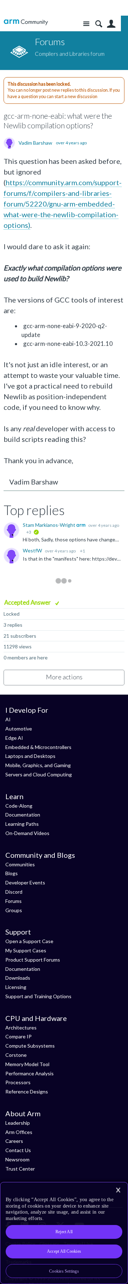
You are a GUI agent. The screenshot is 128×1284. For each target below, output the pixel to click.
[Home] (26, 22)
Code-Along (18, 806)
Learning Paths (22, 824)
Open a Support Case (29, 941)
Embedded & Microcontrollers (38, 747)
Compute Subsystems (30, 1046)
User (111, 24)
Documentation (22, 815)
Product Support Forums (32, 960)
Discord (13, 892)
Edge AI (14, 738)
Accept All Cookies (64, 1251)
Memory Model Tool (27, 1064)
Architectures (21, 1027)
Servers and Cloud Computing (38, 774)
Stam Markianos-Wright (49, 525)
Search (98, 24)
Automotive (18, 729)
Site (86, 24)
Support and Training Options (38, 996)
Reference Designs (26, 1091)
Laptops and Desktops (30, 756)
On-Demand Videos (27, 833)
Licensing (15, 987)
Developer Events (25, 882)
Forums (13, 901)
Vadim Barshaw (35, 143)
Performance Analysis (29, 1073)
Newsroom (17, 1159)
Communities (20, 864)
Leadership (17, 1123)
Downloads (17, 978)
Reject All (64, 1231)
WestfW (33, 550)
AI (8, 719)
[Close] (118, 1190)
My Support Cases (25, 950)
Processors (18, 1082)
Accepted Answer (28, 602)
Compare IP (18, 1036)
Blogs (11, 873)
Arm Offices (18, 1132)
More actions (64, 677)
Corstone (16, 1055)
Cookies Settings (64, 1271)
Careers (14, 1141)
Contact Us (18, 1150)
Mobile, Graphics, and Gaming (38, 765)
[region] (64, 1233)
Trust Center (20, 1169)
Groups (13, 910)
